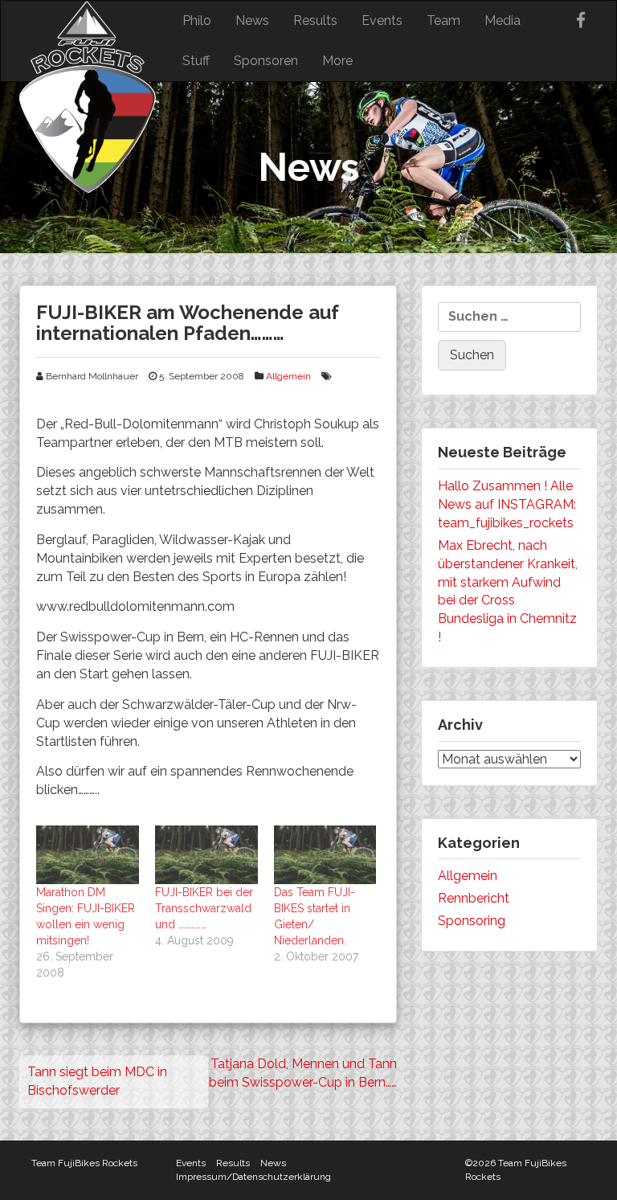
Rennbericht (473, 898)
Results (315, 20)
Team (443, 20)
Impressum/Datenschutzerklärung (253, 1176)
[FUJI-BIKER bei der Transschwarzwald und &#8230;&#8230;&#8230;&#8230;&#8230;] (206, 854)
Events (382, 20)
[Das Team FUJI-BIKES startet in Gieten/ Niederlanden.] (325, 854)
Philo (196, 20)
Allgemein (288, 376)
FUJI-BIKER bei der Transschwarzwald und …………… (204, 908)
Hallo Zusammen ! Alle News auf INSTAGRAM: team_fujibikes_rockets (507, 504)
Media (502, 20)
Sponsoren (266, 60)
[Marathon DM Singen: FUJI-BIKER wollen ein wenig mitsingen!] (87, 854)
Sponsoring (471, 920)
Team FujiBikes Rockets (84, 1163)
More (337, 60)
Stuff (196, 60)
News (252, 20)
